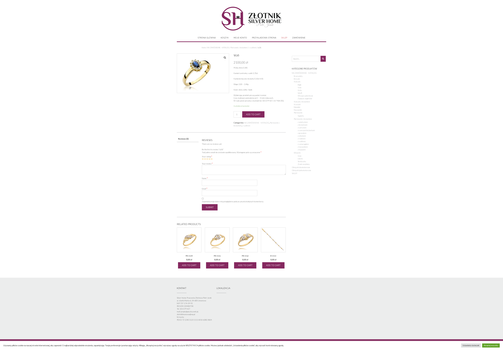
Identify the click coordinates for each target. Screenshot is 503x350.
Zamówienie (298, 38)
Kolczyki (297, 81)
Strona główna (207, 38)
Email (204, 188)
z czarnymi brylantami (306, 130)
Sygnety (301, 116)
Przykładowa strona (264, 38)
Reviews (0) (183, 139)
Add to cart (253, 114)
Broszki (297, 79)
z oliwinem (302, 136)
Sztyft (300, 93)
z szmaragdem (303, 144)
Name (205, 178)
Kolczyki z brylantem (302, 102)
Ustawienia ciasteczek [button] (471, 345)
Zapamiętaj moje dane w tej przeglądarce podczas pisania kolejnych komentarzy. (233, 201)
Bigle (299, 85)
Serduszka (302, 161)
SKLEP (284, 38)
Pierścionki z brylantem (239, 48)
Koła (300, 90)
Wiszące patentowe (305, 96)
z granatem (302, 133)
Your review (207, 163)
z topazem (302, 149)
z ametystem (303, 122)
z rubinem (301, 138)
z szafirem (252, 48)
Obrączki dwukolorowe (301, 167)
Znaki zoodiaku (304, 164)
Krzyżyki (297, 104)
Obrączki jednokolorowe (301, 170)
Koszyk (225, 38)
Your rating (207, 156)
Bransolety (298, 76)
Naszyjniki (298, 110)
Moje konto (240, 38)
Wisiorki (297, 153)
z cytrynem (302, 127)
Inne (299, 87)
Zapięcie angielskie (305, 98)
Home (204, 48)
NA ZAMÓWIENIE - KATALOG (218, 48)
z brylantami (302, 125)
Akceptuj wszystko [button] (491, 345)
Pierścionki (298, 113)
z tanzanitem (303, 147)
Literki (300, 159)
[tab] (188, 139)
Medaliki (297, 107)
